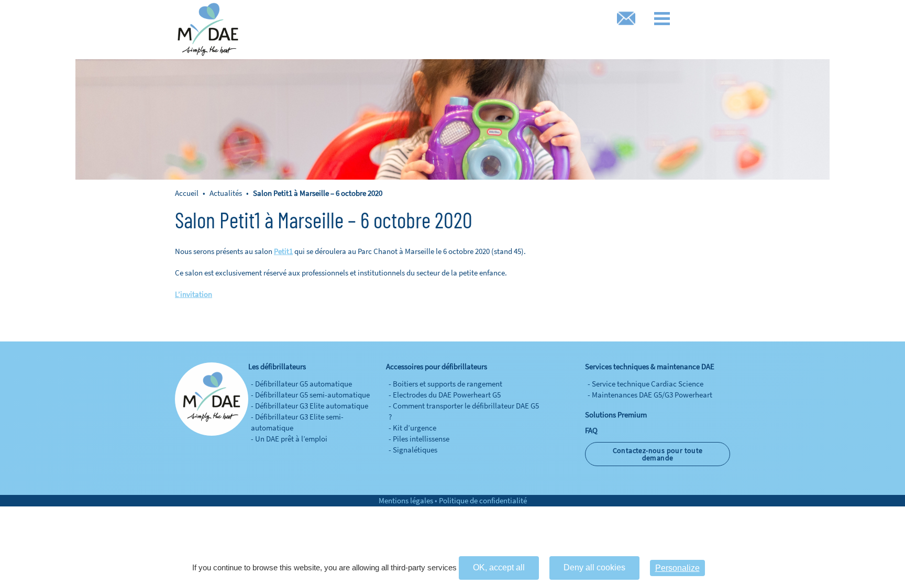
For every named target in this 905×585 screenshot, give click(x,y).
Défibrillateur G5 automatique (303, 384)
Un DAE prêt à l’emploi (291, 439)
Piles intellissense (421, 439)
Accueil (187, 193)
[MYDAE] (208, 29)
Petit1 (283, 251)
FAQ (591, 430)
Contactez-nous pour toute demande (658, 454)
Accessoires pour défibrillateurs (436, 366)
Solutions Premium (616, 414)
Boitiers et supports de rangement (447, 384)
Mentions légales (406, 500)
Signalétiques (415, 450)
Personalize (677, 568)
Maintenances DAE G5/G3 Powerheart (652, 395)
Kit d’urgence (414, 428)
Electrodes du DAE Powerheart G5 (447, 395)
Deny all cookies (594, 567)
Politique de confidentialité (483, 500)
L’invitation (193, 294)
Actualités (225, 193)
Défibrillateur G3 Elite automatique (311, 406)
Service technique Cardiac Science (647, 384)
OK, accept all (499, 567)
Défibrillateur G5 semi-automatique (312, 395)
